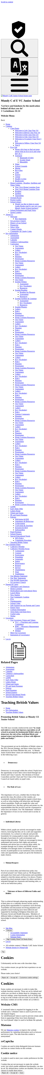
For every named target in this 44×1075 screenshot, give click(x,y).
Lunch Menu (15, 593)
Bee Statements (20, 219)
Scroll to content (7, 2)
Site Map (9, 928)
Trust (17, 572)
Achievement (20, 523)
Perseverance (20, 563)
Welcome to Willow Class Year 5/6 (28, 143)
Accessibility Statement (19, 933)
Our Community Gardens (19, 597)
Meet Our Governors (18, 633)
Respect (18, 566)
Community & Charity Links (21, 231)
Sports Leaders (15, 212)
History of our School (18, 223)
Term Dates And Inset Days (20, 612)
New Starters (15, 595)
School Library (15, 202)
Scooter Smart (25, 160)
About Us (9, 215)
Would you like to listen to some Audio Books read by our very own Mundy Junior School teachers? (28, 206)
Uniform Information (18, 610)
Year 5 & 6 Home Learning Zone (27, 189)
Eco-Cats (13, 147)
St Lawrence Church (18, 221)
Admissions (14, 236)
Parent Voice (15, 608)
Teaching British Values (19, 542)
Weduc (12, 616)
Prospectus (14, 225)
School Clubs (15, 603)
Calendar (13, 240)
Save (21, 1073)
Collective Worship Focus (19, 549)
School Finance (16, 534)
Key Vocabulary (21, 252)
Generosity (19, 559)
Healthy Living (20, 179)
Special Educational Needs (20, 536)
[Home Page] (16, 96)
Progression (19, 259)
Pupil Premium (15, 532)
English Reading (21, 290)
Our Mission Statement (18, 576)
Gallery (18, 250)
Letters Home (15, 511)
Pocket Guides (15, 200)
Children (9, 126)
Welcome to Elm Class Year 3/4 (26, 135)
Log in (8, 639)
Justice (17, 561)
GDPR (12, 507)
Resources (23, 288)
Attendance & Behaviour (24, 521)
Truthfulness (19, 574)
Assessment (14, 238)
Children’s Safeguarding (19, 242)
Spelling (18, 194)
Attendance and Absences (19, 587)
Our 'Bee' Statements (18, 578)
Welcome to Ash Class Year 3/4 (26, 130)
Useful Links (15, 614)
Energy (17, 175)
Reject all (5, 977)
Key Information (12, 233)
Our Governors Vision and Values (22, 620)
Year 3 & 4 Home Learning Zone (27, 187)
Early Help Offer (16, 509)
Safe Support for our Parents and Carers (25, 605)
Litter (17, 173)
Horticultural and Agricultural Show (23, 591)
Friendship (19, 557)
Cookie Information (17, 935)
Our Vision (19, 246)
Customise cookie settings (29, 977)
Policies (13, 517)
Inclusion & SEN (21, 528)
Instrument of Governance (20, 635)
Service (18, 568)
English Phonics (21, 307)
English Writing (21, 282)
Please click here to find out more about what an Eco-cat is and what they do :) (27, 151)
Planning (18, 257)
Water (17, 164)
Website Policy (15, 937)
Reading (18, 191)
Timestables (19, 196)
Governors (9, 618)
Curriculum (14, 244)
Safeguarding (20, 530)
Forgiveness (19, 555)
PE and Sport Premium (18, 515)
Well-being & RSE (22, 519)
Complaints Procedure (23, 540)
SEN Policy (19, 538)
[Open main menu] (19, 85)
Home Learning (16, 589)
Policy (17, 254)
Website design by (17, 948)
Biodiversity (19, 181)
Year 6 (17, 145)
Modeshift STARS (27, 158)
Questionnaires (15, 601)
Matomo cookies (13, 1030)
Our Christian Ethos (13, 544)
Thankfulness (20, 570)
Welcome (13, 217)
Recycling (19, 170)
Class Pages (14, 128)
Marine (17, 168)
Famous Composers (22, 414)
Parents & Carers (12, 584)
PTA (12, 599)
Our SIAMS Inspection (19, 580)
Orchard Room (15, 198)
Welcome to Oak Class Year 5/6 (26, 137)
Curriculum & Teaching (24, 526)
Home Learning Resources (25, 261)
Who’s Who (14, 227)
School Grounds (21, 166)
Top (3, 952)
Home (8, 124)
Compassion (19, 551)
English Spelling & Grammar (26, 299)
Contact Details (16, 229)
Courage (18, 553)
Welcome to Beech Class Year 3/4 (27, 133)
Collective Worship (17, 547)
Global (17, 177)
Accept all (14, 977)
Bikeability (24, 162)
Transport (18, 156)
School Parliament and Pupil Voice (23, 210)
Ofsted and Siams (16, 513)
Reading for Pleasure (27, 292)
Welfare (18, 631)
